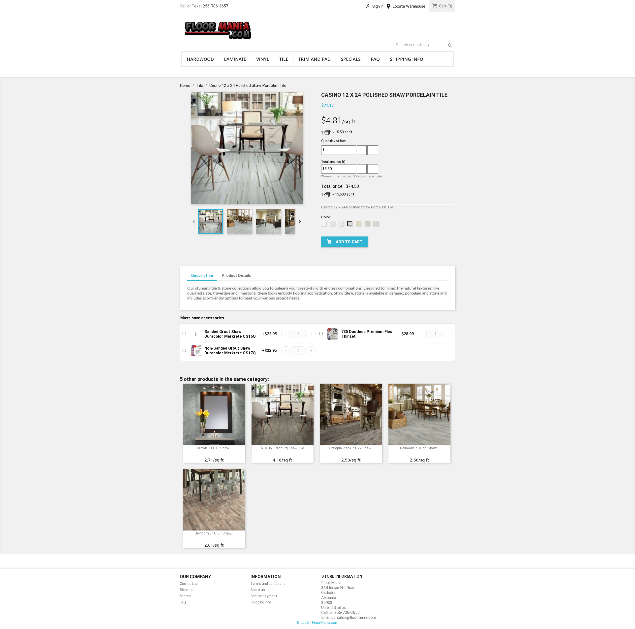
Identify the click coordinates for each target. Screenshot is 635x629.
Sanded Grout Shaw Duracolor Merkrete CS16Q (230, 334)
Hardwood (200, 59)
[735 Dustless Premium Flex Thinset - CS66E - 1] (332, 334)
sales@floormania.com (356, 617)
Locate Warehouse (405, 6)
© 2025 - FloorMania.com (317, 622)
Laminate (235, 59)
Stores (185, 596)
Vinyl (262, 59)
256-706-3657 (215, 6)
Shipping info (406, 59)
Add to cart (344, 242)
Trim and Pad (314, 59)
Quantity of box (333, 141)
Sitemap (186, 590)
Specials (351, 59)
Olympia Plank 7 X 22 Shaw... (351, 448)
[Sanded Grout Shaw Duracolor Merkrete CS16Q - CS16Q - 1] (195, 334)
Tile (283, 59)
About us (258, 590)
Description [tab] (202, 275)
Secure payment (264, 596)
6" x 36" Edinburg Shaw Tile (282, 448)
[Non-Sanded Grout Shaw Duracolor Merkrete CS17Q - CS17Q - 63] (195, 350)
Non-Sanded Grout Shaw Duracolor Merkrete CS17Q (230, 350)
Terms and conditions (268, 584)
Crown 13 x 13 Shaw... (214, 448)
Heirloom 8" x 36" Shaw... (214, 533)
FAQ (375, 59)
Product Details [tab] (236, 275)
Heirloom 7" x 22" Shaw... (419, 448)
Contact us (189, 584)
